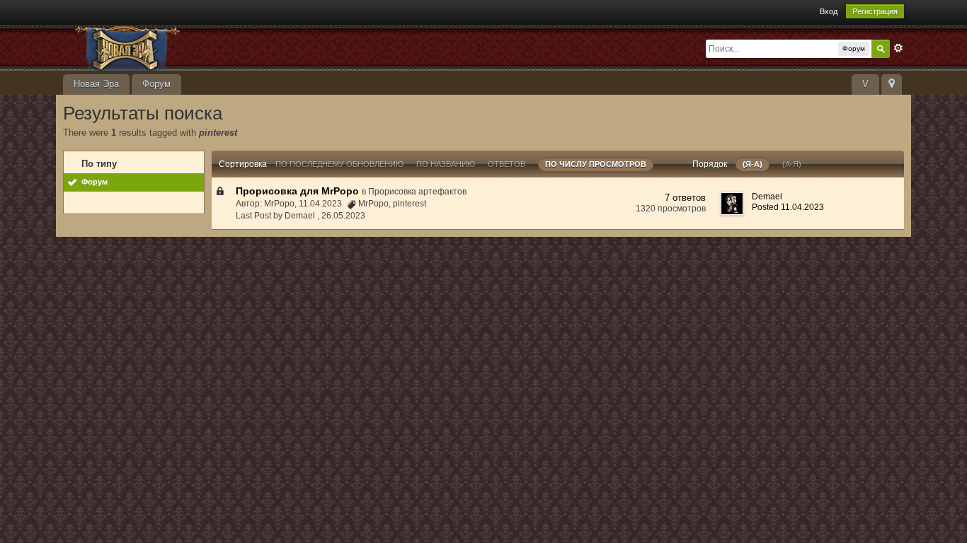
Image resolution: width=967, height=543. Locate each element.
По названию (445, 164)
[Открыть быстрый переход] (891, 84)
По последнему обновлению (339, 164)
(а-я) (791, 164)
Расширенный (898, 48)
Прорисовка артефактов (417, 192)
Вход (828, 11)
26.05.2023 (343, 216)
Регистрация (875, 11)
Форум (156, 83)
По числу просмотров (595, 164)
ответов (506, 164)
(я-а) (752, 164)
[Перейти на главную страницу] (189, 47)
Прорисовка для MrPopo (297, 191)
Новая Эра (96, 83)
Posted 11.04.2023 (788, 207)
